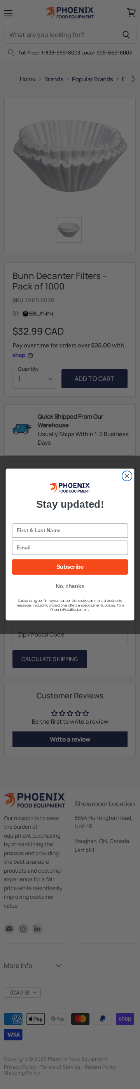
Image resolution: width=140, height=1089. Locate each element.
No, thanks (70, 586)
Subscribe (70, 567)
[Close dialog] (127, 476)
